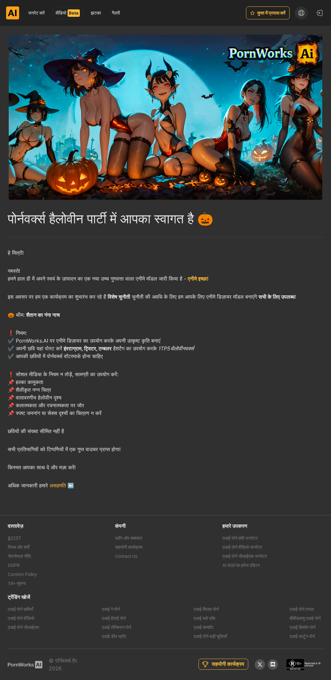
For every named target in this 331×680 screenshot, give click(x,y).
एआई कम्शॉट (204, 627)
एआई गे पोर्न (111, 609)
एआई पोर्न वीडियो (21, 618)
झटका (96, 13)
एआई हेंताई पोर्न (114, 618)
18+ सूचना (17, 583)
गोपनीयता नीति (19, 556)
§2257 (14, 538)
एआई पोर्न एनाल (302, 609)
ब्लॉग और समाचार (128, 538)
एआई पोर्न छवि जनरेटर (240, 538)
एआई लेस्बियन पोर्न (116, 627)
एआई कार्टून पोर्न (302, 636)
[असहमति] (273, 664)
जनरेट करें (36, 13)
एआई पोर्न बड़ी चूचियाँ (210, 636)
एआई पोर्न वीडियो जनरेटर (242, 547)
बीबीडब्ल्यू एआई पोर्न (305, 618)
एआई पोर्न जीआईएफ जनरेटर (244, 556)
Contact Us (126, 556)
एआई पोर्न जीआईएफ (23, 627)
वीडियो (61, 13)
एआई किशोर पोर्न (302, 627)
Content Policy (22, 574)
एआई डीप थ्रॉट (114, 636)
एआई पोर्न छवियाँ (20, 609)
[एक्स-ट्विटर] (260, 664)
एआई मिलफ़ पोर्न (206, 609)
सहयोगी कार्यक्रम (128, 547)
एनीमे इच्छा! (198, 278)
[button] (301, 12)
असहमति (57, 485)
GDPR (14, 565)
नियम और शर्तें (18, 547)
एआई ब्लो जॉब (204, 618)
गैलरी (116, 13)
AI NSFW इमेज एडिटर (241, 565)
